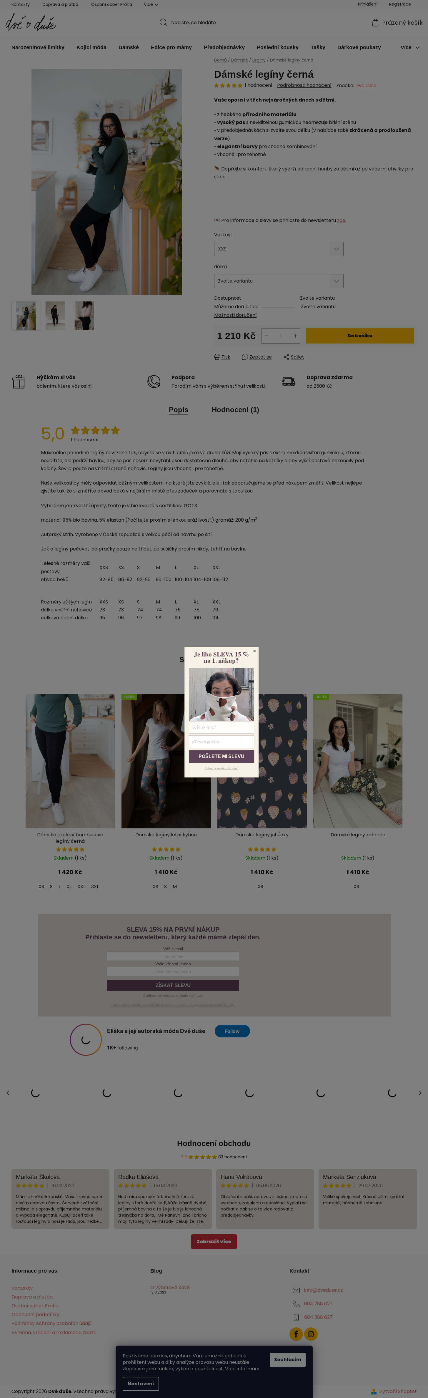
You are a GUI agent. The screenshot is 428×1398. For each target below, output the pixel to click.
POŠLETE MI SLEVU (221, 756)
